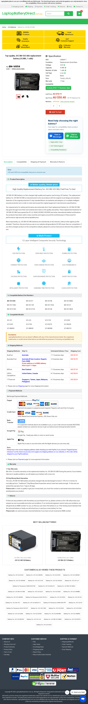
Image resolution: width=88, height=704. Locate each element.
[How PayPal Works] (20, 677)
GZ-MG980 (48, 328)
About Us (7, 642)
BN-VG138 (48, 309)
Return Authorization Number (42, 654)
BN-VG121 (67, 305)
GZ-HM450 (10, 328)
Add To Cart (56, 112)
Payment (39, 6)
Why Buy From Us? (10, 644)
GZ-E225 (10, 324)
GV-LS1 (9, 320)
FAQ (70, 6)
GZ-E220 (67, 320)
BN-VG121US (30, 309)
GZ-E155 (48, 320)
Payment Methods (67, 647)
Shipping (30, 6)
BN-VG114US (49, 305)
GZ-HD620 (67, 324)
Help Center (36, 644)
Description (8, 162)
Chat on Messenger (57, 136)
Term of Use (8, 652)
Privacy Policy (8, 649)
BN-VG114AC (11, 305)
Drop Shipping (66, 649)
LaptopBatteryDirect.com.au (22, 13)
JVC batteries (12, 27)
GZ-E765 (29, 324)
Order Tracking (51, 6)
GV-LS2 (28, 320)
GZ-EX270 (48, 324)
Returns (62, 6)
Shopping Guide (18, 6)
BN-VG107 (29, 301)
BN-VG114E (30, 305)
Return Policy (37, 652)
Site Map (7, 654)
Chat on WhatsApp (74, 136)
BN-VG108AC (68, 301)
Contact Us (79, 6)
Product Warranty (9, 647)
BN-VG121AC (11, 309)
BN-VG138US (68, 309)
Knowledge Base (38, 647)
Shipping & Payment (38, 162)
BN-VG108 (48, 301)
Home (4, 27)
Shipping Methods (68, 642)
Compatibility (22, 162)
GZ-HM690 (29, 328)
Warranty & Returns (57, 162)
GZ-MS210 (67, 328)
